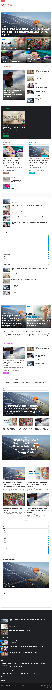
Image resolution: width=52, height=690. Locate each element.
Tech (41, 66)
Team (42, 685)
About (39, 685)
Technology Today (39, 99)
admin (6, 98)
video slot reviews (38, 335)
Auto (5, 256)
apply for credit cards (10, 333)
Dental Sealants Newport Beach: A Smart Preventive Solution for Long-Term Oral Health (37, 60)
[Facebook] (45, 688)
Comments (42, 195)
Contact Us (3, 680)
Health (5, 237)
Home (36, 685)
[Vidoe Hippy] (7, 5)
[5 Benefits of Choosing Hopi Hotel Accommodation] (30, 78)
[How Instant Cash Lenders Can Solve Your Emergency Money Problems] (6, 207)
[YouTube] (49, 688)
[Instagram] (50, 688)
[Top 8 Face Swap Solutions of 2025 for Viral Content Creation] (30, 72)
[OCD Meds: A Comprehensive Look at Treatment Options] (6, 179)
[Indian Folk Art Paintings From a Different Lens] (6, 212)
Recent (9, 195)
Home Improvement (6, 13)
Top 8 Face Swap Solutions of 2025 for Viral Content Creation (42, 73)
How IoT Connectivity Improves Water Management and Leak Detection (12, 60)
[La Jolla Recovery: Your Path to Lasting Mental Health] (6, 186)
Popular (25, 195)
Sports (5, 241)
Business (37, 66)
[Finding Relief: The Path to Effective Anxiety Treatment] (6, 293)
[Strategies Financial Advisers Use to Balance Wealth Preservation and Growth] (30, 85)
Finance (5, 248)
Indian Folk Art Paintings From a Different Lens (38, 47)
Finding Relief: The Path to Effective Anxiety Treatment (23, 291)
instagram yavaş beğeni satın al (41, 379)
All (34, 66)
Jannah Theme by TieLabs (24, 685)
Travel (44, 66)
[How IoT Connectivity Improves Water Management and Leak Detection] (14, 85)
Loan (3, 39)
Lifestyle (29, 39)
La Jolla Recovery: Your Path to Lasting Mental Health (16, 187)
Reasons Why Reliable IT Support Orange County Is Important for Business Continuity (41, 93)
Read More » (6, 135)
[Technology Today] (30, 100)
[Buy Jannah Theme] (26, 9)
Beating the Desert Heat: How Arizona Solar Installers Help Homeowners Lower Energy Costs (26, 31)
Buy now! (49, 685)
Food (5, 243)
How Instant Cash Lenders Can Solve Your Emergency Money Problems (13, 47)
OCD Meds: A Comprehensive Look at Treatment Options (16, 180)
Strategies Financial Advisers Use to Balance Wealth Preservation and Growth (42, 86)
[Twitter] (47, 688)
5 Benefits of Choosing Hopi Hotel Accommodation (41, 79)
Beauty (5, 250)
